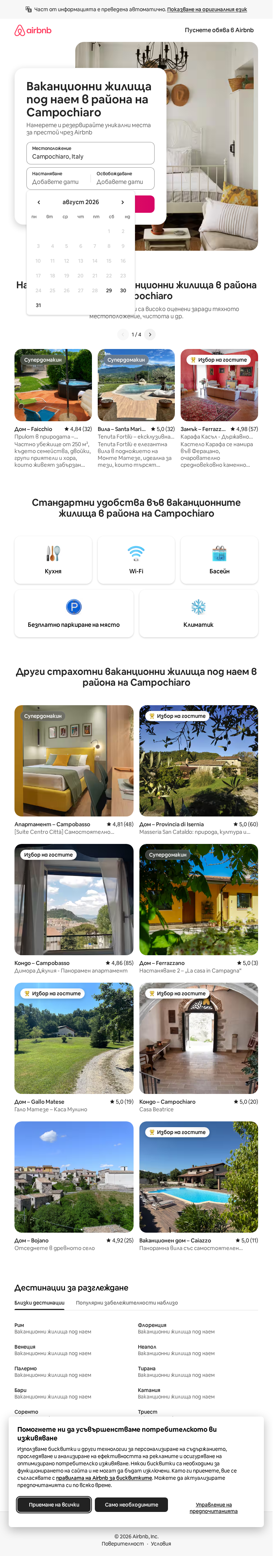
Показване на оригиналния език (207, 9)
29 (109, 290)
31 (38, 305)
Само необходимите (131, 1504)
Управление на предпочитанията (214, 1507)
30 (123, 290)
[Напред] (150, 334)
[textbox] (58, 181)
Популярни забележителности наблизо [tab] (127, 1302)
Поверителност (123, 1543)
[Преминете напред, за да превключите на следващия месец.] (122, 202)
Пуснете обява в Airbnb (219, 30)
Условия (161, 1543)
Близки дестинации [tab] (39, 1302)
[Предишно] (123, 334)
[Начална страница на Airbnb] (32, 30)
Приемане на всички (54, 1504)
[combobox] (90, 156)
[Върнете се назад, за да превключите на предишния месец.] (39, 202)
